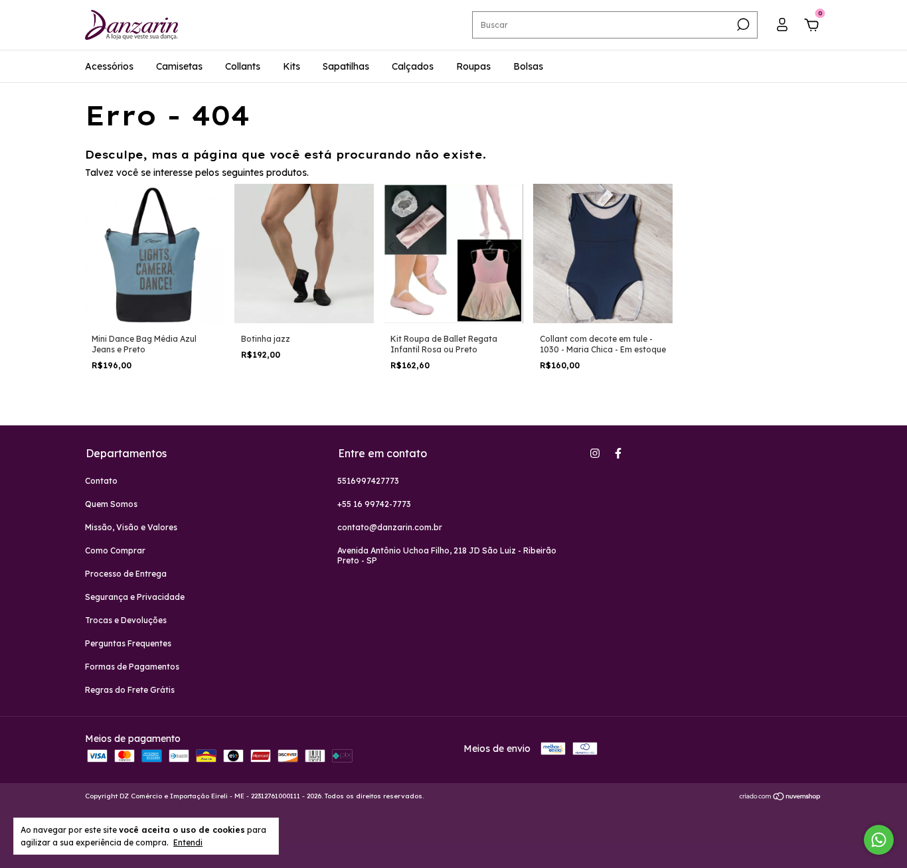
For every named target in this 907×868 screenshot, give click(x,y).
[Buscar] (742, 24)
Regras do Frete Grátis (130, 690)
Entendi (188, 842)
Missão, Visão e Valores (131, 527)
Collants (242, 66)
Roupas (473, 66)
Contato (101, 481)
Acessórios (109, 66)
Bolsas (528, 66)
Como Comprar (115, 550)
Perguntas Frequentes (128, 643)
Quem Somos (111, 504)
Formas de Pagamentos (132, 667)
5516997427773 (368, 481)
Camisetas (179, 66)
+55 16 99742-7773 (374, 504)
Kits (291, 66)
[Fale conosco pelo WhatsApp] (879, 840)
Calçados (413, 66)
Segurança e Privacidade (135, 597)
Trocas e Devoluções (126, 620)
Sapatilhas (346, 66)
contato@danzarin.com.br (389, 527)
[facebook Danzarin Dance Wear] (618, 453)
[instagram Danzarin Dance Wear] (595, 453)
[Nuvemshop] (780, 798)
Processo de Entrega (126, 574)
